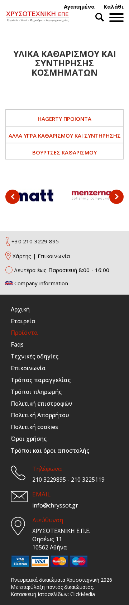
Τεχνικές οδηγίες (34, 356)
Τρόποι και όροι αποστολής (50, 450)
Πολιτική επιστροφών (41, 404)
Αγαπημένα (79, 6)
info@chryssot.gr (55, 505)
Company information (41, 283)
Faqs (17, 344)
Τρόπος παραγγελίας (41, 380)
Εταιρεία (23, 321)
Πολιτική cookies (34, 427)
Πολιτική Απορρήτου (40, 415)
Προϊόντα (24, 333)
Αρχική (20, 309)
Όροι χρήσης (29, 439)
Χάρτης (22, 255)
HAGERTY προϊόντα (64, 118)
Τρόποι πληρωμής (36, 392)
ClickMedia (82, 594)
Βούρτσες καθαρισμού (64, 152)
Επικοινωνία (54, 255)
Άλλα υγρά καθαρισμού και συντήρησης (65, 135)
